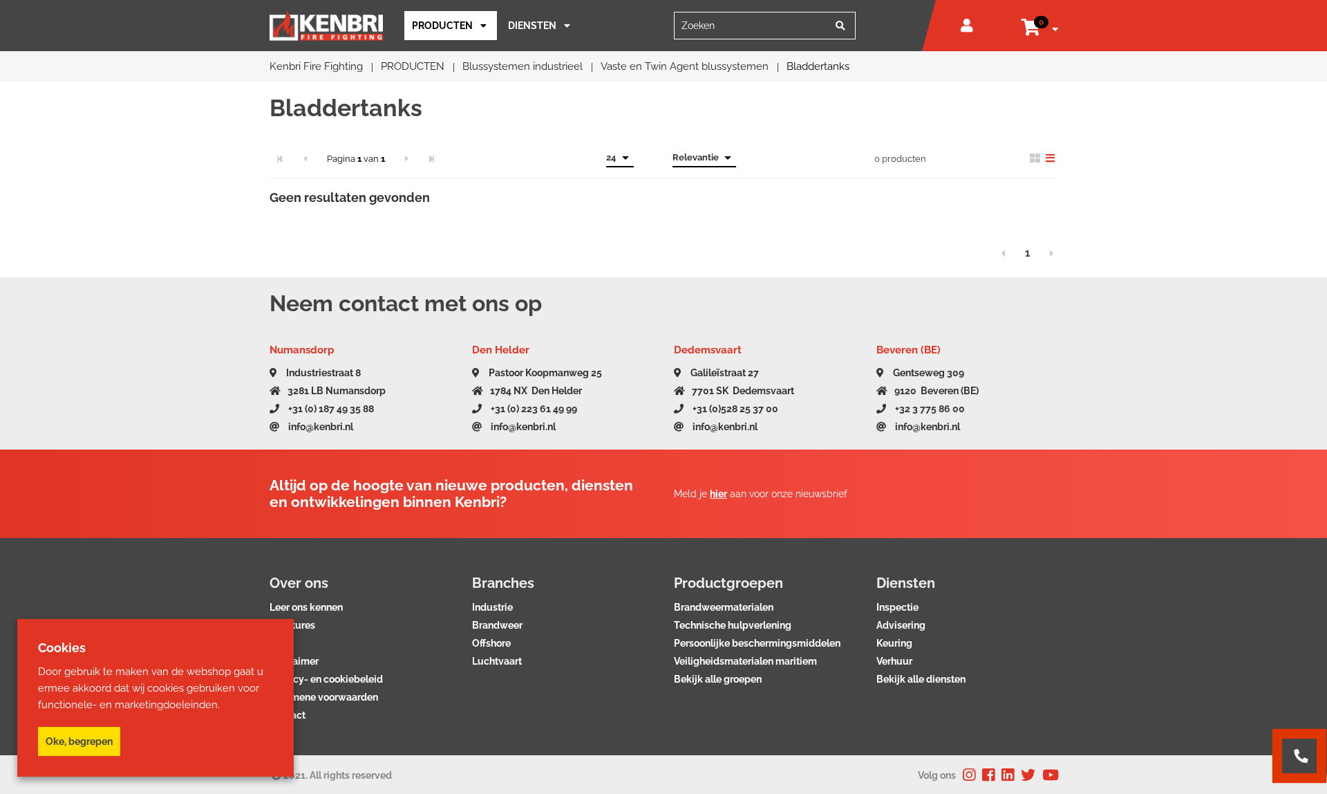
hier (718, 493)
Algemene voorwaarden (324, 697)
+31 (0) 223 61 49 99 (533, 408)
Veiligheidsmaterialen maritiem (745, 661)
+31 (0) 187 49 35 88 (330, 408)
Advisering (900, 625)
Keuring (894, 643)
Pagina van (356, 159)
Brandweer (497, 625)
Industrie (492, 607)
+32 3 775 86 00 (929, 408)
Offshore (491, 643)
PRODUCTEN (442, 25)
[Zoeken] (840, 25)
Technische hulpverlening (732, 625)
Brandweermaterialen (723, 607)
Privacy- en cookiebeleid (326, 679)
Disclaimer (294, 661)
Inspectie (897, 607)
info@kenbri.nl (319, 426)
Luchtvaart (497, 661)
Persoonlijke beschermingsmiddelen (757, 643)
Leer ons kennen (306, 607)
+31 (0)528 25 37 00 (734, 408)
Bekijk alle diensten (921, 679)
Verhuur (894, 661)
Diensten (532, 25)
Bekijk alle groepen (718, 679)
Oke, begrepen (79, 741)
